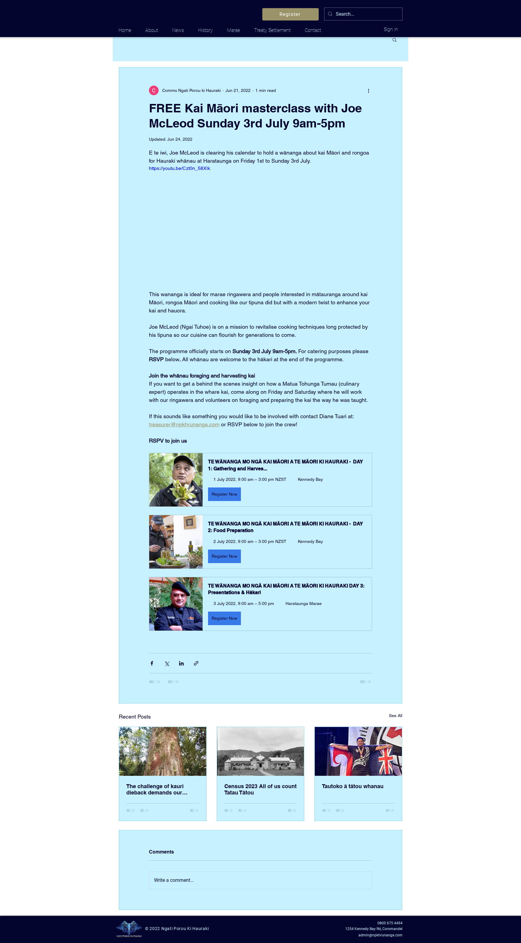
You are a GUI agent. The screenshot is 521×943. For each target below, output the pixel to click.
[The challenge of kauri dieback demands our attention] (162, 751)
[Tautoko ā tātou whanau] (358, 751)
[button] (394, 39)
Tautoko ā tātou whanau (353, 786)
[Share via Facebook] (152, 663)
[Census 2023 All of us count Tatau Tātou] (260, 751)
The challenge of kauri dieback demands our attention (155, 789)
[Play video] (260, 227)
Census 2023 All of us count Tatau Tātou (260, 789)
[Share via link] (196, 663)
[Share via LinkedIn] (181, 663)
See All (395, 715)
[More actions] (368, 90)
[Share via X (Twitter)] (166, 663)
